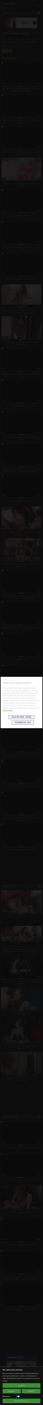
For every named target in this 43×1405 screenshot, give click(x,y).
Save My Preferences (21, 1401)
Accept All (21, 1385)
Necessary (6, 1396)
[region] (21, 1386)
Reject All (31, 1391)
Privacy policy (8, 710)
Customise (11, 1391)
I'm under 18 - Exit (23, 722)
